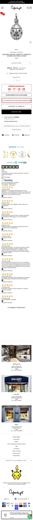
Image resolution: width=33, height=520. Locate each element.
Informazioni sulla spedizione (16, 126)
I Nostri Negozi (16, 437)
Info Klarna (16, 448)
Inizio (16, 49)
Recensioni (16, 439)
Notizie (16, 441)
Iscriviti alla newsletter (16, 460)
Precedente (5, 185)
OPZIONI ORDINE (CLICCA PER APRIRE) (16, 95)
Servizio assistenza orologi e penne (16, 444)
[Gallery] (16, 383)
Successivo (12, 185)
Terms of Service (16, 451)
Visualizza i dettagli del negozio (10, 121)
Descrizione (16, 63)
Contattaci (16, 129)
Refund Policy (16, 455)
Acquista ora (16, 111)
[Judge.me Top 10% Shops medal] (26, 154)
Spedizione (12, 69)
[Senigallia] (16, 353)
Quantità (16, 77)
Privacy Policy (16, 453)
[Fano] (16, 413)
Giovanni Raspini (16, 52)
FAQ (16, 446)
